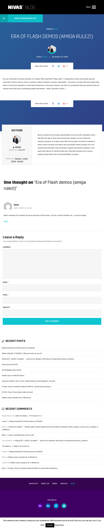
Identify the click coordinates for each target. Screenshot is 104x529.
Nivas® (22, 150)
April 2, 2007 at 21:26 (23, 208)
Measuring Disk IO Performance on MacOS (18, 348)
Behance (48, 505)
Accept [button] (50, 525)
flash (56, 29)
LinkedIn (20, 161)
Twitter (25, 159)
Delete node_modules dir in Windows (16, 398)
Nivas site (33, 484)
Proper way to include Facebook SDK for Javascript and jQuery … (27, 387)
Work (54, 484)
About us (45, 484)
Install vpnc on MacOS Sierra (13, 376)
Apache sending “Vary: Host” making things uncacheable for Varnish (28, 381)
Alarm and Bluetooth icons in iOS (21, 435)
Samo (16, 205)
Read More (59, 525)
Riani (4, 435)
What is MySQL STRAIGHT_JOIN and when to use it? (22, 353)
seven (4, 421)
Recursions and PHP (10, 364)
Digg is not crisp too (21, 446)
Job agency (6, 446)
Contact (64, 484)
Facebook (56, 505)
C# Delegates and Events (11, 370)
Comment (7, 247)
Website (18, 159)
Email (6, 295)
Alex (3, 468)
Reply (6, 221)
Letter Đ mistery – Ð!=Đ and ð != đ (28, 416)
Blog (73, 484)
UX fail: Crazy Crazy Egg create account (17, 392)
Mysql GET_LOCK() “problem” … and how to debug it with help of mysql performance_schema (38, 359)
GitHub (13, 161)
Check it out (58, 85)
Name (6, 282)
